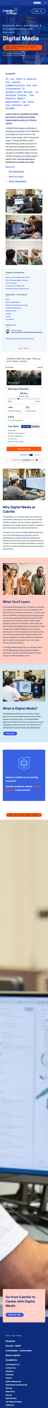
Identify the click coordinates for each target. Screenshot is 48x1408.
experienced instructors (24, 535)
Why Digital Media (16, 171)
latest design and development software (24, 650)
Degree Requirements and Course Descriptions (21, 47)
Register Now (15, 1315)
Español (37, 2)
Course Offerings (14, 54)
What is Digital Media (17, 181)
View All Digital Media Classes (24, 815)
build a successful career (26, 156)
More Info (10, 733)
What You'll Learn (16, 176)
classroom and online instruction (32, 615)
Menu (37, 11)
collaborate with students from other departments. (22, 727)
